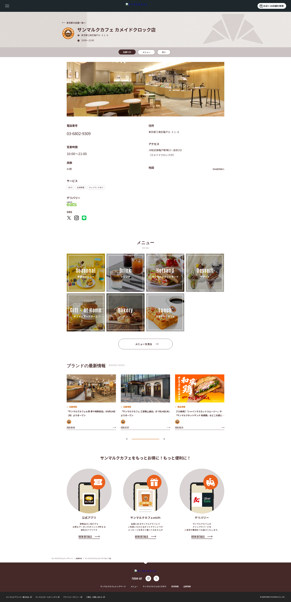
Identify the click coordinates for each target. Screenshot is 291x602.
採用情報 (175, 586)
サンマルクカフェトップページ (62, 558)
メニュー (134, 586)
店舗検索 (79, 558)
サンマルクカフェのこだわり (154, 586)
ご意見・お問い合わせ (94, 597)
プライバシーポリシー (71, 597)
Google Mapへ (218, 168)
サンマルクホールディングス (46, 597)
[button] (127, 439)
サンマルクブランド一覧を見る (18, 597)
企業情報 (187, 586)
